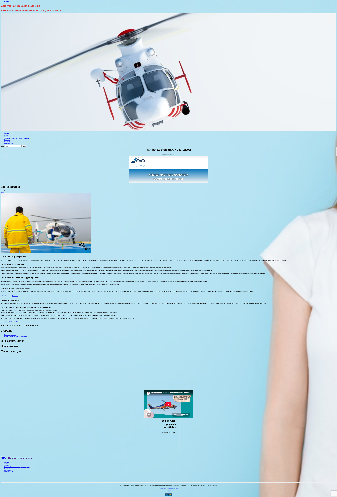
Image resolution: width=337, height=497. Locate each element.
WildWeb (168, 491)
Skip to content (5, 1)
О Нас (6, 135)
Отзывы (6, 137)
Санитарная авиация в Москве (20, 5)
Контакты (7, 140)
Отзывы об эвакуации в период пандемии (16, 138)
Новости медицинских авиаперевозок (15, 336)
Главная (6, 133)
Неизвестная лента (20, 457)
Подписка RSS (8, 143)
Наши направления (12, 321)
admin (2, 192)
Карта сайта (7, 141)
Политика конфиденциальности (168, 488)
